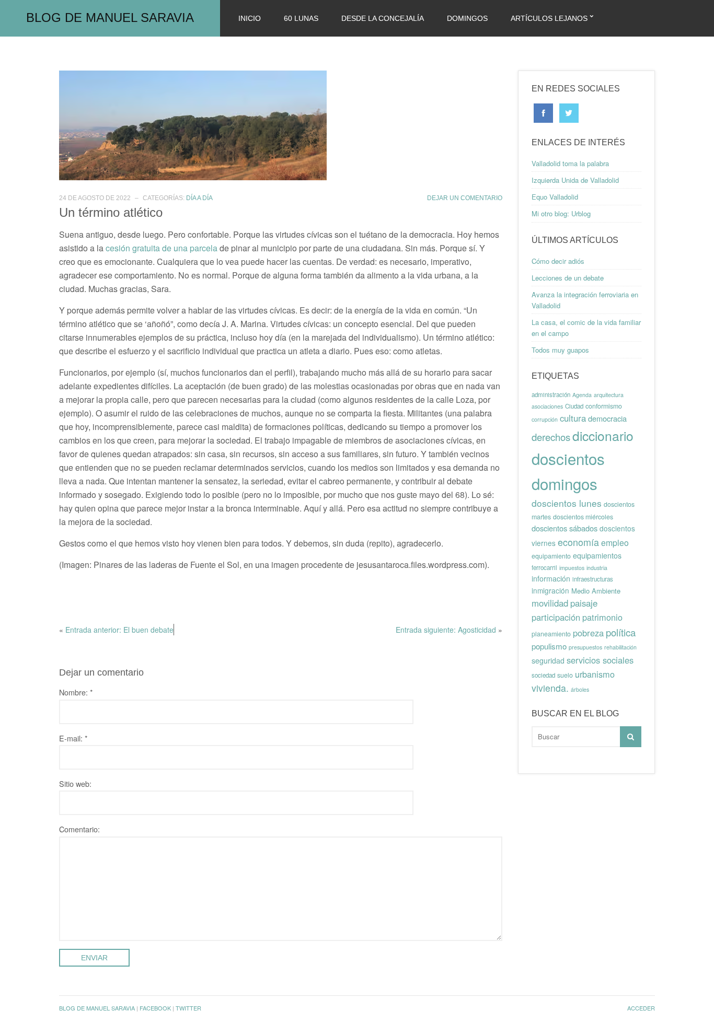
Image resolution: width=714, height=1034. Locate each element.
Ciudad (574, 406)
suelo (565, 675)
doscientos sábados (564, 527)
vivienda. (550, 687)
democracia (607, 418)
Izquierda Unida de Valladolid (575, 180)
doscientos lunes (567, 502)
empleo (615, 543)
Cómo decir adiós (558, 261)
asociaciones (547, 406)
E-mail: (73, 738)
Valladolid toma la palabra (570, 163)
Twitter (188, 1008)
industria (596, 568)
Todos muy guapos (560, 350)
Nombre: (76, 692)
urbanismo (595, 674)
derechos (551, 437)
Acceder (641, 1008)
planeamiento (551, 633)
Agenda (582, 395)
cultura (573, 418)
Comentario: (79, 828)
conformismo (603, 406)
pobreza (588, 632)
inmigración (550, 590)
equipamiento (551, 556)
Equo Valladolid (555, 197)
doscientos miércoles (583, 516)
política (621, 632)
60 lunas (301, 18)
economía (578, 542)
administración (551, 394)
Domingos (467, 18)
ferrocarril (544, 567)
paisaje (583, 603)
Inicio (249, 18)
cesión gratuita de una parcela (161, 248)
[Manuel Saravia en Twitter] (569, 112)
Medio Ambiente (595, 591)
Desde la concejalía (382, 18)
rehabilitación (620, 647)
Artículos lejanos (549, 18)
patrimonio (602, 617)
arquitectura (609, 395)
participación (556, 617)
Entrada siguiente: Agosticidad (446, 629)
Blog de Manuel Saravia (110, 17)
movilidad (550, 603)
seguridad (548, 660)
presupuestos (585, 647)
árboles (580, 689)
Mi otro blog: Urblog (561, 213)
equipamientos (597, 555)
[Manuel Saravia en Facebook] (543, 112)
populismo (549, 646)
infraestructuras (592, 579)
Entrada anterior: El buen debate (119, 629)
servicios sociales (600, 660)
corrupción (545, 419)
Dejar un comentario (464, 198)
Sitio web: (75, 783)
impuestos (571, 568)
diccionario (603, 435)
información (551, 578)
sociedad (543, 675)
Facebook (155, 1008)
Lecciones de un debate (568, 278)
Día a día (199, 198)
